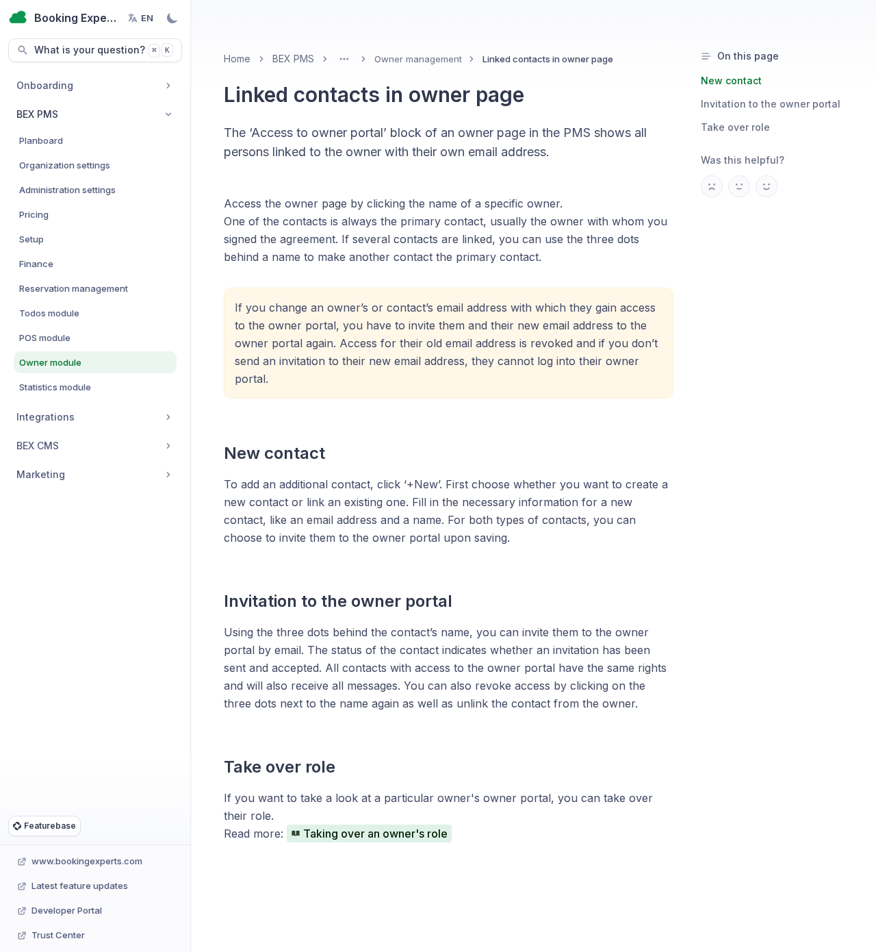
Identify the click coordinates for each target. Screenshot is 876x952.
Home (237, 58)
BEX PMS (293, 58)
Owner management (418, 58)
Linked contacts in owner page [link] (547, 58)
